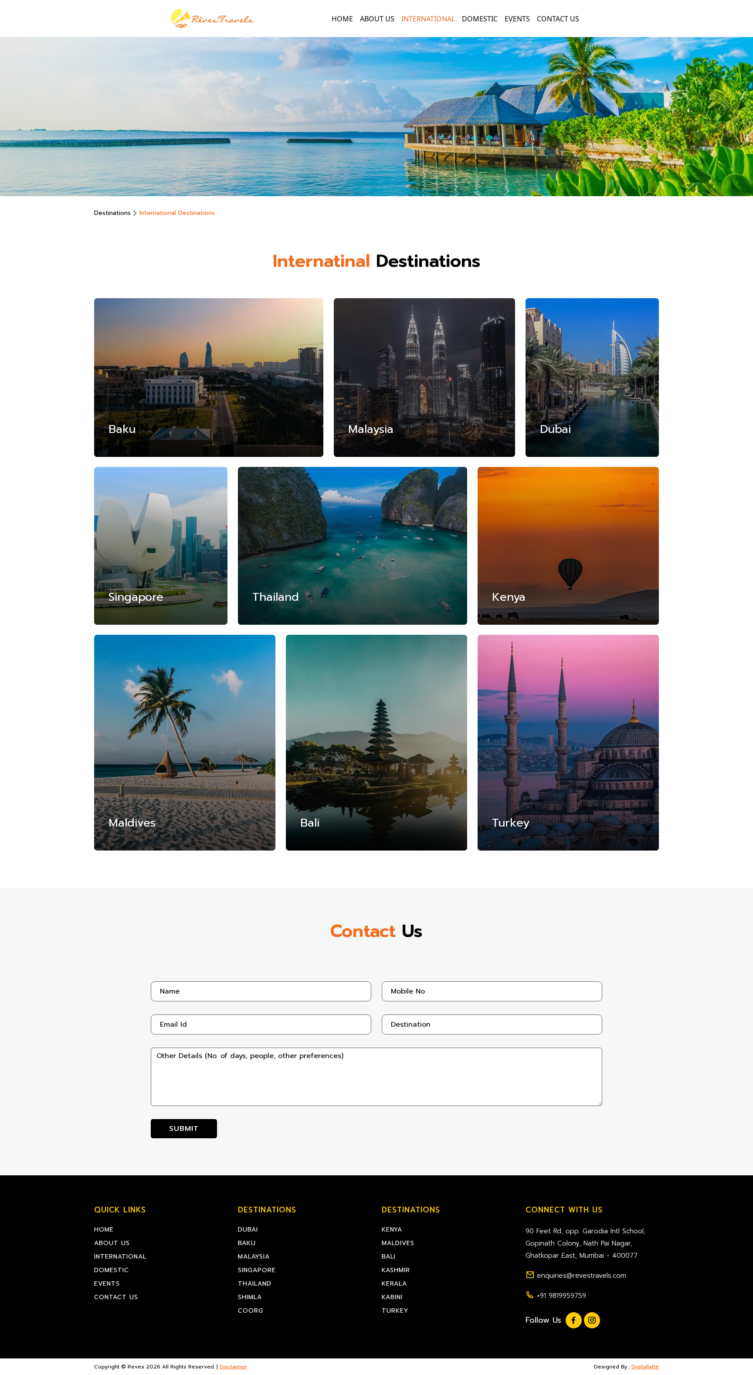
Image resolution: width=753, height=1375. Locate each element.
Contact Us (558, 19)
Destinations (112, 213)
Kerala (394, 1283)
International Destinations (177, 213)
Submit (184, 1128)
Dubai (248, 1229)
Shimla (250, 1297)
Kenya (392, 1229)
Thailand (254, 1283)
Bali (389, 1256)
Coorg (250, 1310)
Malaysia (254, 1256)
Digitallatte (645, 1367)
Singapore (257, 1270)
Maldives (398, 1243)
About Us (377, 19)
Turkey (395, 1310)
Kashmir (396, 1270)
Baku (247, 1243)
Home (342, 19)
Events (517, 19)
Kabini (392, 1297)
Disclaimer (233, 1367)
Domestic (480, 19)
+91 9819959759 (561, 1295)
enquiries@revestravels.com (581, 1275)
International (428, 19)
